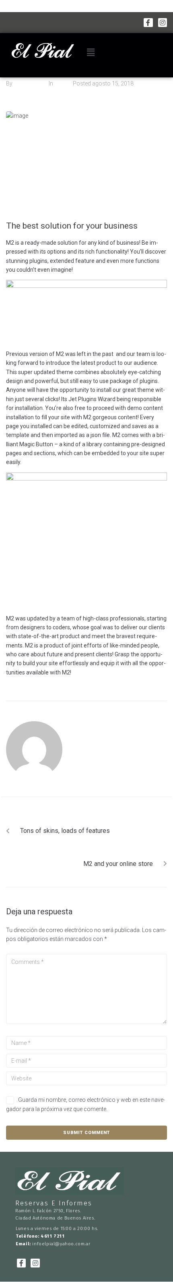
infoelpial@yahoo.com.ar (61, 1244)
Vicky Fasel (28, 83)
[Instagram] (162, 22)
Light (60, 83)
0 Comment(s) (24, 92)
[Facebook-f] (148, 22)
